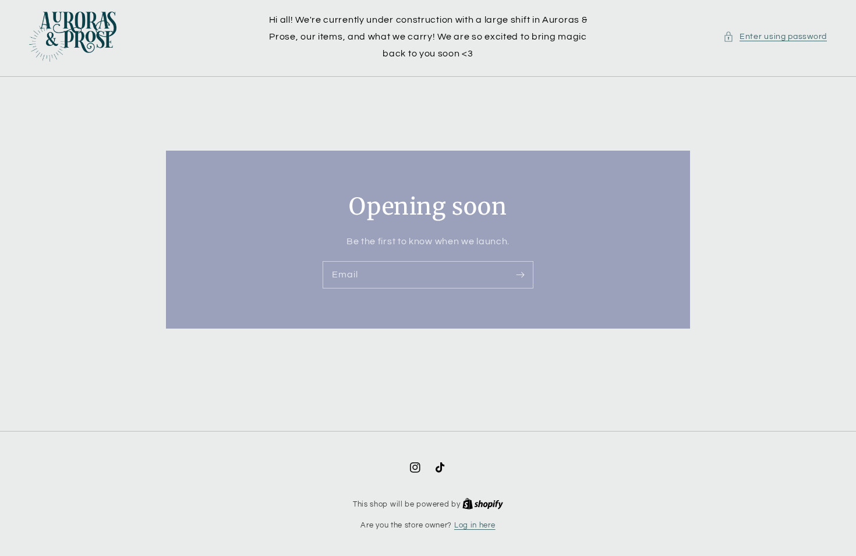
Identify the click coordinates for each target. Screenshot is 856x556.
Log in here (475, 525)
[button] (775, 37)
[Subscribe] (520, 274)
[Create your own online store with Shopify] (482, 504)
